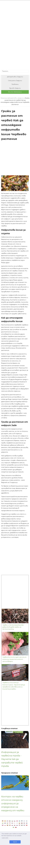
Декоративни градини (15, 77)
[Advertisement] (15, 19)
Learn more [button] (5, 837)
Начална (3, 98)
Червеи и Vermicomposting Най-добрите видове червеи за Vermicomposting (13, 627)
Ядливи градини (15, 88)
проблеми (15, 84)
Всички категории (15, 92)
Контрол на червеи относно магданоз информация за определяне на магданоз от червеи (12, 803)
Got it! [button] (15, 842)
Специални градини (15, 80)
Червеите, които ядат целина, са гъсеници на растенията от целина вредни (14, 659)
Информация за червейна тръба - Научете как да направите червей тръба (12, 759)
